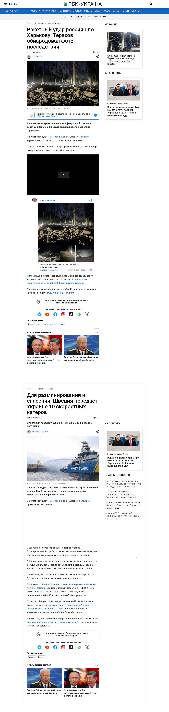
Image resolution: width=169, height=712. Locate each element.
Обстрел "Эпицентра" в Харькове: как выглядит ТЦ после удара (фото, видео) (122, 59)
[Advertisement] (63, 526)
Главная (30, 23)
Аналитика (49, 11)
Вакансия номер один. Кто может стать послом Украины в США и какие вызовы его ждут (123, 111)
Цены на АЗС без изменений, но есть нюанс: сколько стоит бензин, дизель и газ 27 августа (123, 516)
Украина (31, 657)
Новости (35, 11)
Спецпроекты (131, 11)
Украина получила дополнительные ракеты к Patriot (55, 622)
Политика (64, 11)
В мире (50, 389)
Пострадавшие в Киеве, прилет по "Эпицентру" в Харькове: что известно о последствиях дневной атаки (123, 484)
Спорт (98, 11)
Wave (107, 11)
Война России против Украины (40, 324)
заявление (85, 500)
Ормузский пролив (82, 17)
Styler (116, 11)
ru (15, 4)
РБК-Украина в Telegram (60, 292)
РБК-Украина (55, 136)
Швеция (41, 657)
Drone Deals (67, 17)
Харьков (59, 324)
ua (5, 4)
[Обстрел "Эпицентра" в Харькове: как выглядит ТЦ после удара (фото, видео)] (123, 42)
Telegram (84, 136)
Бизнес (77, 11)
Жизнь (88, 11)
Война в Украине (100, 17)
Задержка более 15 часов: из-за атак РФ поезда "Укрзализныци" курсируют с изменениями (123, 505)
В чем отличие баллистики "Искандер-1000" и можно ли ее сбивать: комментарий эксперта (120, 494)
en (10, 4)
